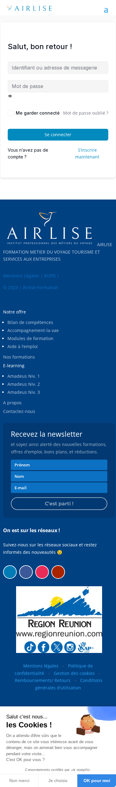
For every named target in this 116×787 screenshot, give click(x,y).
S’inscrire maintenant (87, 153)
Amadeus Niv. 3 (23, 392)
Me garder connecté (38, 113)
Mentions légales (40, 666)
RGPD (50, 276)
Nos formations (19, 357)
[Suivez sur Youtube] (58, 572)
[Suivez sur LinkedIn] (10, 572)
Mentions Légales (21, 276)
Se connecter (58, 134)
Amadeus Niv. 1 (23, 376)
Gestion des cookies (74, 673)
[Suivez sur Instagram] (42, 572)
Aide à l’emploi (22, 346)
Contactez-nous (19, 411)
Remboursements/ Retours (43, 680)
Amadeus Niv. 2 (23, 384)
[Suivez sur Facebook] (26, 572)
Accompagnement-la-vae (33, 330)
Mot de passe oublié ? (85, 113)
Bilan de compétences (30, 322)
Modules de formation (30, 338)
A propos (12, 403)
